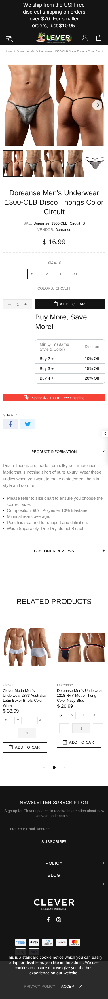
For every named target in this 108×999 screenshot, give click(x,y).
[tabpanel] (27, 690)
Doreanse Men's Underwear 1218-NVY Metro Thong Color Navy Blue (80, 695)
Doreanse (63, 229)
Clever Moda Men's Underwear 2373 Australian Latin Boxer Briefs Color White (25, 697)
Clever (54, 37)
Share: (10, 415)
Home (8, 51)
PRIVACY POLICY (39, 986)
